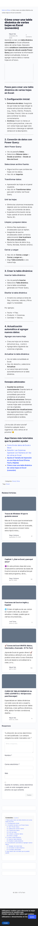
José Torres (12, 621)
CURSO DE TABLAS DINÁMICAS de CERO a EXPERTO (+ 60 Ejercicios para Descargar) (18, 693)
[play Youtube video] (19, 72)
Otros (8, 10)
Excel (14, 481)
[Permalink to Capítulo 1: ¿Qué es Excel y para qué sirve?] (19, 549)
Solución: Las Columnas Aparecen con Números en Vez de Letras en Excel (19, 452)
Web (6, 773)
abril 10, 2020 (13, 580)
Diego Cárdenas (14, 535)
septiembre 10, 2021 (15, 537)
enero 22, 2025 (13, 719)
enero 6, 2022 (13, 623)
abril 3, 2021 (12, 669)
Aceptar (6, 923)
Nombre (8, 755)
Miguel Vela (12, 34)
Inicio (3, 10)
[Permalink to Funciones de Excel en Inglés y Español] (19, 592)
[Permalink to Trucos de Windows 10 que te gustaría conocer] (19, 504)
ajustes (32, 917)
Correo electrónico (12, 764)
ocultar (16, 817)
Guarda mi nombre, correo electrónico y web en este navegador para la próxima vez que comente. (19, 787)
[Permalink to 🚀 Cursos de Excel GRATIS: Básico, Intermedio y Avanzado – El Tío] (19, 636)
